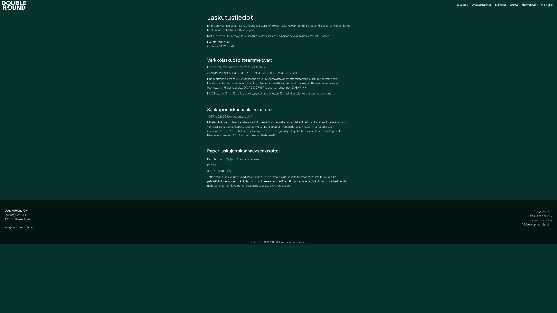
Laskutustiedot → (541, 220)
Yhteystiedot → (543, 211)
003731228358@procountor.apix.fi (229, 116)
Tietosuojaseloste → (540, 216)
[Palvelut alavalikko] (468, 5)
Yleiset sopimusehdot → (537, 224)
